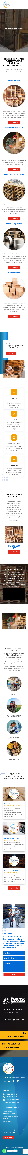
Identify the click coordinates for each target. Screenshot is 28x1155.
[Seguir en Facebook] (13, 1081)
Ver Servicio (14, 122)
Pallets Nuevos (7, 1111)
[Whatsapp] (4, 1151)
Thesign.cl (14, 1149)
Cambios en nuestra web (11, 838)
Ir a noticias (14, 888)
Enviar (14, 974)
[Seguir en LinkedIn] (5, 1081)
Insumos (5, 1118)
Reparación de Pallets (9, 1113)
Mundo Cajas (7, 1121)
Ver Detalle (14, 552)
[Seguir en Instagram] (18, 1081)
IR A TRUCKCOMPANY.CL (16, 1035)
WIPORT (9, 805)
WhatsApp (8, 1137)
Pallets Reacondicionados (10, 1116)
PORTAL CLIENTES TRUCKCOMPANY (11, 1045)
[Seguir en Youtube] (9, 1081)
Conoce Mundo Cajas (10, 804)
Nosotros (11, 353)
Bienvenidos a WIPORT (11, 871)
